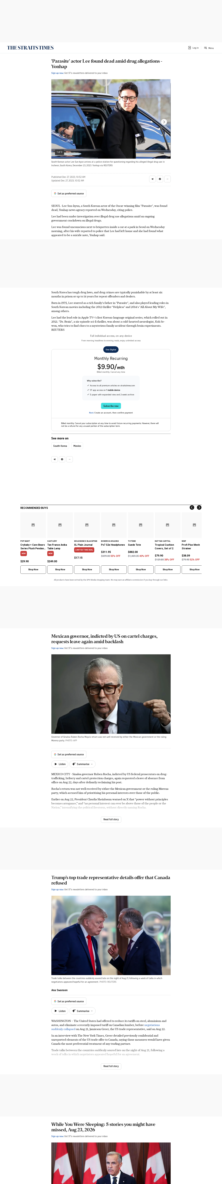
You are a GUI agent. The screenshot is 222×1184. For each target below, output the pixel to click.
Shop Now (33, 569)
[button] (193, 47)
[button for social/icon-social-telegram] (152, 179)
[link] (30, 47)
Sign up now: (57, 72)
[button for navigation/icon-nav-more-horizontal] (167, 179)
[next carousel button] (164, 122)
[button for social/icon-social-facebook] (160, 179)
